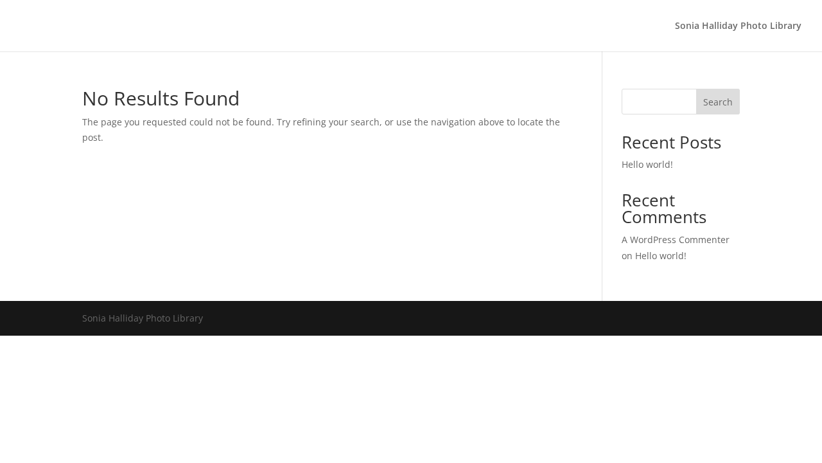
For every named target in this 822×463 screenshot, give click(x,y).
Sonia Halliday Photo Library (738, 26)
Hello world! (647, 164)
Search (718, 102)
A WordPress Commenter (676, 239)
